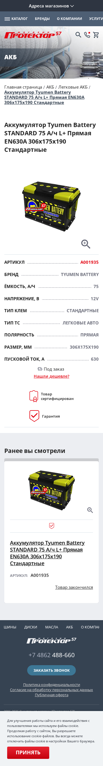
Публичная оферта (51, 694)
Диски (30, 627)
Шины (10, 627)
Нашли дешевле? (51, 376)
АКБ (50, 87)
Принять (28, 752)
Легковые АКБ (73, 87)
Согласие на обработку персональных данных (51, 689)
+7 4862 (52, 655)
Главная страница (23, 87)
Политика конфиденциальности (51, 684)
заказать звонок (51, 670)
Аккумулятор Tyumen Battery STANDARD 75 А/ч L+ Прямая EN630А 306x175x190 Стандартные (44, 97)
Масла (51, 627)
